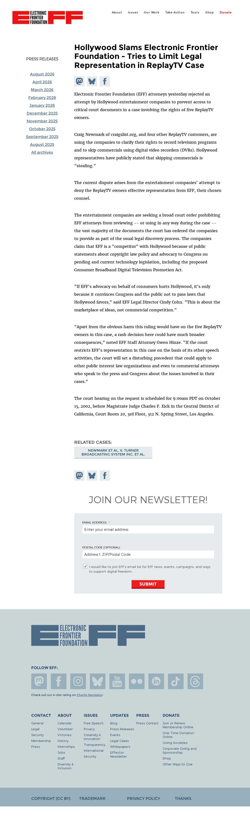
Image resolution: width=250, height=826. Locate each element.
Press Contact (147, 723)
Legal (35, 729)
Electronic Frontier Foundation (47, 18)
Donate (226, 12)
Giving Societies (175, 742)
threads (195, 681)
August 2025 (42, 144)
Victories (65, 735)
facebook (58, 681)
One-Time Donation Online (178, 735)
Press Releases (42, 59)
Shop (209, 12)
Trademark (92, 798)
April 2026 (42, 82)
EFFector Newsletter (118, 754)
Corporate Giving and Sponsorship (180, 750)
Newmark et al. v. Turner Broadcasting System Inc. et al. (113, 452)
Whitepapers (120, 746)
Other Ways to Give (178, 764)
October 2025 (42, 129)
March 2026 (42, 89)
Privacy (89, 729)
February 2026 (42, 97)
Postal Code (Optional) (101, 547)
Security (37, 735)
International (94, 750)
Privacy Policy (143, 798)
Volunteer (65, 729)
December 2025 (42, 113)
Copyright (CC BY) (50, 798)
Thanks (183, 798)
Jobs (61, 752)
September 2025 (42, 136)
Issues (133, 12)
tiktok (176, 681)
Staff (61, 758)
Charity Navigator (90, 695)
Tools (195, 12)
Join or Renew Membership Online (178, 725)
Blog (113, 723)
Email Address (94, 522)
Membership (41, 740)
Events (115, 735)
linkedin (156, 681)
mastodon (39, 681)
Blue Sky (97, 681)
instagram (78, 681)
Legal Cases (119, 740)
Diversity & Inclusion (65, 766)
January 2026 (42, 105)
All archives (42, 152)
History (63, 740)
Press (35, 746)
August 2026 (42, 74)
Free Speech (94, 723)
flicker (137, 681)
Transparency (94, 744)
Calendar (65, 723)
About (117, 12)
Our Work (151, 12)
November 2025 (42, 121)
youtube (117, 681)
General (37, 723)
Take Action (175, 12)
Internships (66, 746)
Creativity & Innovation (92, 736)
